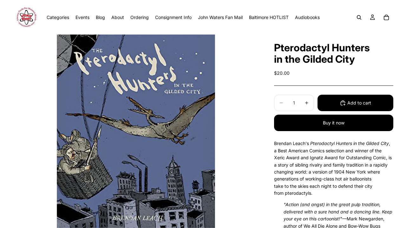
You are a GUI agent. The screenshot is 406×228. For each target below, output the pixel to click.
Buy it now (333, 122)
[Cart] (386, 17)
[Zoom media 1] (136, 131)
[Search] (359, 17)
